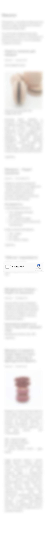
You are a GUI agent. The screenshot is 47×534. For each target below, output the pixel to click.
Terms (40, 270)
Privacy (36, 270)
